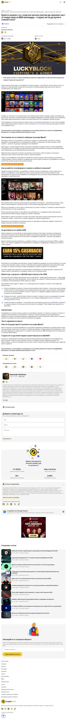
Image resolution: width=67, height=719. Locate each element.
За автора (5, 400)
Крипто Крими (5, 676)
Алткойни (3, 664)
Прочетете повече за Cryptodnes (11, 497)
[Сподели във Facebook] (6, 367)
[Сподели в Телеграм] (31, 367)
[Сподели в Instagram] (14, 367)
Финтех (3, 674)
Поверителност (5, 692)
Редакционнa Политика (7, 689)
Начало (3, 10)
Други (8, 10)
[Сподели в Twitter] (40, 367)
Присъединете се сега (12, 654)
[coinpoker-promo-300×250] (33, 537)
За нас (3, 684)
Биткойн (3, 666)
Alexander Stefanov (7, 29)
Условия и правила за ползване (9, 694)
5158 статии (21, 376)
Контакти (3, 687)
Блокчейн (3, 671)
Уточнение (6, 23)
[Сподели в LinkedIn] (23, 367)
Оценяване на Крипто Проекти (9, 697)
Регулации (4, 669)
